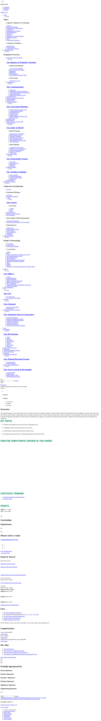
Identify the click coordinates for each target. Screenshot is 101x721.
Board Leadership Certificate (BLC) (14, 497)
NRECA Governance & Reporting (15, 281)
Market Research (10, 120)
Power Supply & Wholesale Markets (15, 36)
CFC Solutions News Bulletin (13, 298)
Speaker (8, 540)
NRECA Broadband (8, 287)
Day (13, 540)
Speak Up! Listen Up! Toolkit (16, 150)
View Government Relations (17, 107)
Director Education (11, 212)
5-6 (31, 614)
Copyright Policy (8, 717)
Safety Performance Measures (16, 137)
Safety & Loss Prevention (12, 307)
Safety (8, 39)
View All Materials (6, 551)
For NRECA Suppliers (12, 286)
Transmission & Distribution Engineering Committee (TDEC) (21, 266)
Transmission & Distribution (13, 40)
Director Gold (8, 499)
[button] (16, 380)
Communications (10, 82)
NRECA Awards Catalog (12, 375)
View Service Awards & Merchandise (18, 370)
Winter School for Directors (12, 620)
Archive (8, 338)
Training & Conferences (12, 323)
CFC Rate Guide (10, 296)
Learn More (4, 634)
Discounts (6, 10)
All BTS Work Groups (14, 81)
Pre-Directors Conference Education (14, 616)
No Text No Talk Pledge (15, 151)
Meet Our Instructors (11, 232)
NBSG (8, 262)
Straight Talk (12, 90)
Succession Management (15, 176)
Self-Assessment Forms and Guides (17, 140)
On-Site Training (10, 230)
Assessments (9, 234)
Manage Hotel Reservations (9, 567)
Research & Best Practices (13, 321)
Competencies (10, 233)
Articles (8, 337)
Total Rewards (12, 179)
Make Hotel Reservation (8, 564)
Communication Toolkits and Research (18, 91)
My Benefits (6, 7)
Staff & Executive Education (13, 214)
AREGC (9, 252)
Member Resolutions (11, 279)
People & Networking (9, 236)
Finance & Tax (10, 33)
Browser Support (8, 719)
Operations (9, 35)
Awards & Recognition (14, 94)
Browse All (9, 195)
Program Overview (11, 362)
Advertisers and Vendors (9, 711)
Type (16, 540)
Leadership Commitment (15, 136)
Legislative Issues (13, 115)
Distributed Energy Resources (13, 31)
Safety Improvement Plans (15, 139)
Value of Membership (12, 278)
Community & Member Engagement (15, 320)
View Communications (15, 87)
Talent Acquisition (13, 175)
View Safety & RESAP (15, 128)
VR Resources (12, 152)
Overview (9, 189)
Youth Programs (10, 180)
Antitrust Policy (7, 715)
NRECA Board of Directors (13, 282)
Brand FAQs (12, 164)
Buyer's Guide (10, 345)
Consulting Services (11, 96)
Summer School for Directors (12, 618)
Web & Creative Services (12, 324)
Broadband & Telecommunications (15, 28)
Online (11, 211)
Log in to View (5, 553)
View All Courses (9, 649)
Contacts (9, 277)
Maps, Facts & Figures (9, 351)
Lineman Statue (10, 374)
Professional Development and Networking (19, 92)
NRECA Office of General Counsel (15, 121)
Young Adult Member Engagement (12, 350)
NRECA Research (13, 74)
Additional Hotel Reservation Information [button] (13, 575)
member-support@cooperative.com (9, 704)
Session (3, 540)
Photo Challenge (10, 341)
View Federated (10, 304)
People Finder (10, 243)
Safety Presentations (14, 141)
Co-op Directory (10, 245)
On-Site (11, 210)
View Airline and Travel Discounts (11, 583)
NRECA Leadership (11, 283)
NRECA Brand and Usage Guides (17, 95)
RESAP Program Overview (15, 135)
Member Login (4, 12)
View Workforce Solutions (16, 172)
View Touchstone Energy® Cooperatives (19, 314)
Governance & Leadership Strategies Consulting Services (20, 654)
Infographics (9, 339)
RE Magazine (7, 329)
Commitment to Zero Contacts (16, 147)
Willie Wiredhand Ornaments (13, 376)
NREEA (9, 264)
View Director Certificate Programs (14, 651)
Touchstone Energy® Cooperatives (12, 309)
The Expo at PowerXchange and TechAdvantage (18, 222)
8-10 (36, 614)
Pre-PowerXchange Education (13, 613)
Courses (8, 197)
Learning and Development (15, 177)
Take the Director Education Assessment (15, 652)
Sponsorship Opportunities (13, 221)
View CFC (7, 294)
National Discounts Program (10, 354)
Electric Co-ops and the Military (16, 70)
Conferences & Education (10, 181)
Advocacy (9, 25)
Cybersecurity (10, 29)
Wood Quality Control (12, 154)
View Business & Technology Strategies (21, 62)
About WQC (12, 162)
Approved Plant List (14, 163)
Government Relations (12, 102)
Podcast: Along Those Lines (10, 347)
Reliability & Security (12, 37)
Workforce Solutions (11, 167)
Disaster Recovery (11, 47)
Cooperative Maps (11, 372)
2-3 (28, 614)
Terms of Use (7, 716)
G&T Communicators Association (14, 256)
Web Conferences (11, 215)
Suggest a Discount (11, 363)
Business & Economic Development (15, 319)
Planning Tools (10, 228)
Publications (6, 349)
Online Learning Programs (13, 229)
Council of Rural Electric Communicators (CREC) (18, 254)
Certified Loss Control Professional (17, 148)
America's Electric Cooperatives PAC (18, 109)
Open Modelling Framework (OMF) (17, 75)
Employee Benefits (11, 99)
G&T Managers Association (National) (16, 260)
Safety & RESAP (11, 123)
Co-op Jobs (6, 353)
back (8, 16)
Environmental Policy (14, 112)
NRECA (6, 269)
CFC (5, 289)
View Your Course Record (8, 657)
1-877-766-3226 (4, 707)
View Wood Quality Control (17, 159)
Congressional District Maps (16, 111)
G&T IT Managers (11, 258)
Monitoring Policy (8, 713)
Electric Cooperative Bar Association (15, 98)
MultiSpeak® (12, 72)
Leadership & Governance (13, 48)
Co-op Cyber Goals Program (16, 68)
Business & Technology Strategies (14, 57)
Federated (6, 299)
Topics (5, 15)
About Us (9, 342)
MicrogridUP (12, 71)
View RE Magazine (11, 334)
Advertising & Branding (12, 317)
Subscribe (9, 346)
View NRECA (9, 274)
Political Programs (13, 113)
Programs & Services (8, 50)
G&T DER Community (12, 257)
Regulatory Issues (13, 117)
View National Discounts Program (16, 359)
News (5, 328)
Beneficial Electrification (12, 27)
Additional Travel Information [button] (10, 605)
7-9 (33, 614)
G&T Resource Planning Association (15, 261)
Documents (12, 166)
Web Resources (10, 308)
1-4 (25, 614)
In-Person (11, 208)
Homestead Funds (11, 119)
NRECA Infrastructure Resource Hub (18, 116)
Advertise (9, 343)
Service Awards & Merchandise (11, 365)
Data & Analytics (11, 46)
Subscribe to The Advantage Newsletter (16, 325)
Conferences (6, 8)
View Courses (12, 202)
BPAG (8, 253)
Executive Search (11, 100)
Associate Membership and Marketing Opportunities (19, 285)
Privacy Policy (7, 712)
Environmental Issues (11, 32)
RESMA (9, 265)
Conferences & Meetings (12, 196)
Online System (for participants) (16, 133)
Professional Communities (13, 246)
